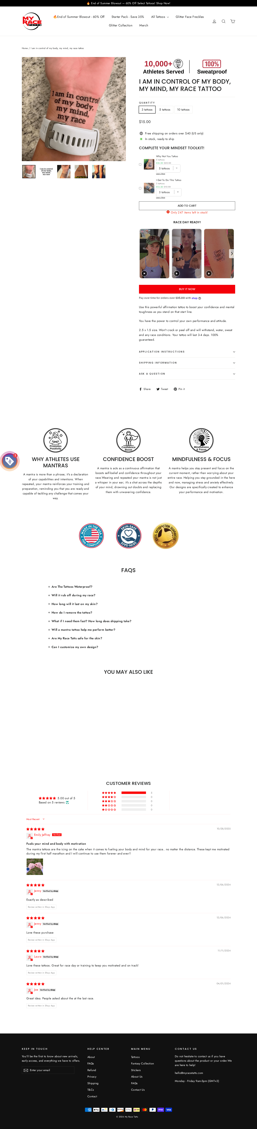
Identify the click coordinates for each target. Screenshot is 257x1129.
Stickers (136, 1070)
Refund (91, 1070)
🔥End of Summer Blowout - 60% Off (79, 17)
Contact (92, 1096)
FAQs (90, 1063)
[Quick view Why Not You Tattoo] (149, 164)
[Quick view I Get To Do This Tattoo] (149, 188)
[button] (109, 793)
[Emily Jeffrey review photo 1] (34, 866)
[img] (35, 829)
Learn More (160, 173)
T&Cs (90, 1090)
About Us (136, 1077)
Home (25, 48)
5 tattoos (164, 109)
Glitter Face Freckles (190, 17)
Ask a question (152, 373)
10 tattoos (183, 109)
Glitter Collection (121, 25)
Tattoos (135, 1057)
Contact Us (138, 1090)
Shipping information (158, 362)
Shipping (92, 1083)
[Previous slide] (142, 253)
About (91, 1057)
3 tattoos (147, 109)
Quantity (147, 102)
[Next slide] (232, 253)
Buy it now (187, 289)
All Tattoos (158, 17)
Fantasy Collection (142, 1063)
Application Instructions (162, 351)
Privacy (91, 1077)
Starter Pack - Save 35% (128, 17)
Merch (143, 25)
